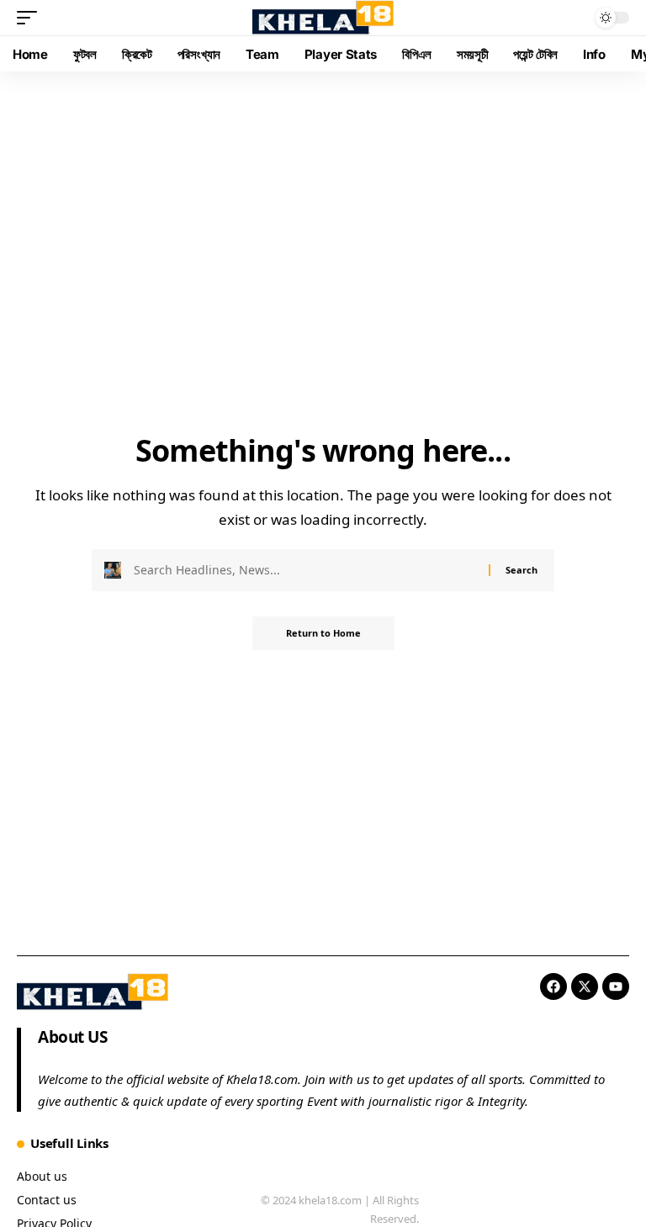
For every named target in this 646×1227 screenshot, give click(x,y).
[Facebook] (553, 986)
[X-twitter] (584, 986)
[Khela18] (322, 17)
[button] (31, 17)
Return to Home (323, 633)
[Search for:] (305, 570)
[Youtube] (615, 986)
